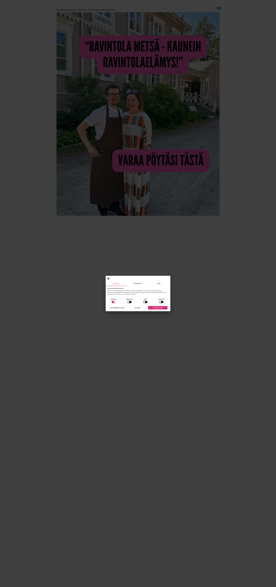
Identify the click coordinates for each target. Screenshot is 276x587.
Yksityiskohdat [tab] (137, 283)
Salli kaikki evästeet (158, 307)
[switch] (129, 302)
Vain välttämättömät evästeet (117, 307)
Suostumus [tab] (116, 283)
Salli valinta (137, 307)
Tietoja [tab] (158, 283)
